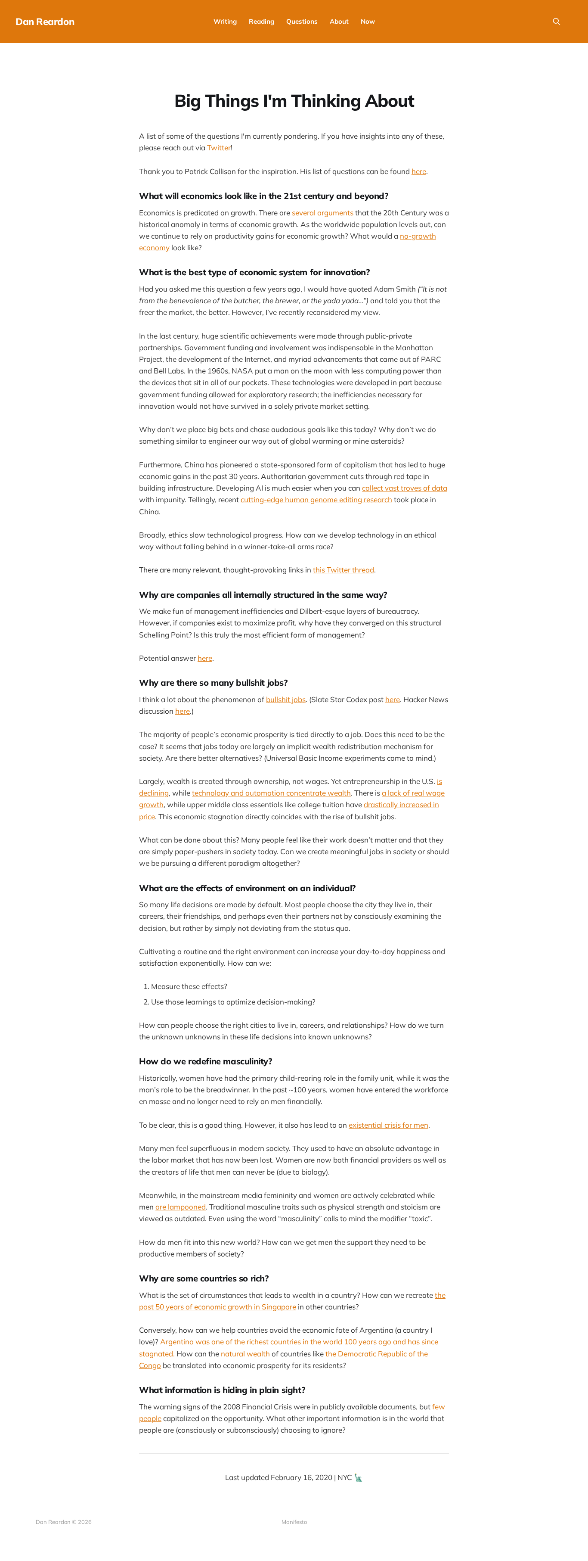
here (419, 171)
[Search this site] (556, 21)
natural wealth (245, 1353)
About (339, 21)
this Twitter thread (343, 569)
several (304, 212)
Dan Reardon (44, 21)
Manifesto (294, 1521)
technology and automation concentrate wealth (271, 792)
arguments (335, 212)
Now (368, 21)
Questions (302, 21)
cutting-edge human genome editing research (316, 499)
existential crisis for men (388, 1124)
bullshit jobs (286, 699)
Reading (261, 21)
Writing (225, 21)
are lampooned (180, 1206)
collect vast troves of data (404, 487)
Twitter (219, 147)
